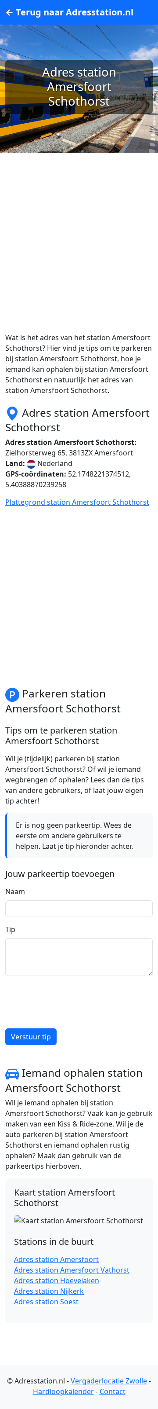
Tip (10, 929)
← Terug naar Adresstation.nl (69, 12)
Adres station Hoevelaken (56, 1280)
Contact (113, 1391)
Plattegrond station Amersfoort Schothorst (77, 502)
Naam (15, 891)
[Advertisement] (79, 253)
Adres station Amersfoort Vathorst (71, 1270)
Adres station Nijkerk (49, 1291)
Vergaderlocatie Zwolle (109, 1381)
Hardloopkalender (63, 1391)
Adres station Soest (46, 1301)
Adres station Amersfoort (56, 1259)
